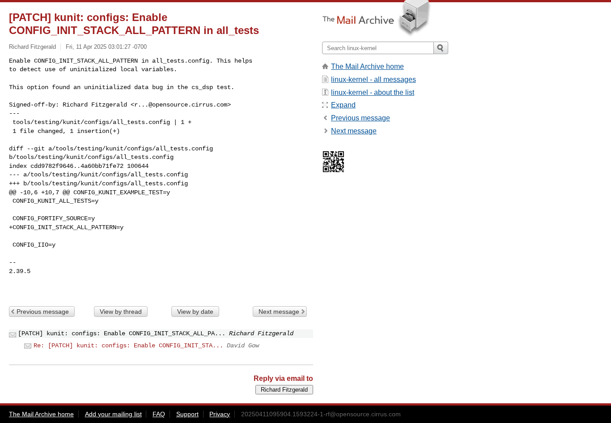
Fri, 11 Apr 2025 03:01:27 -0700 (106, 46)
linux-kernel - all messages (373, 79)
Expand (343, 105)
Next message (279, 311)
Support (187, 414)
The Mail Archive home (367, 66)
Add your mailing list (113, 414)
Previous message (43, 311)
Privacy (219, 414)
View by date (195, 311)
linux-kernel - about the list (372, 92)
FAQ (159, 414)
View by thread (121, 311)
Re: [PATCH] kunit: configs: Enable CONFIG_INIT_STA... (128, 345)
